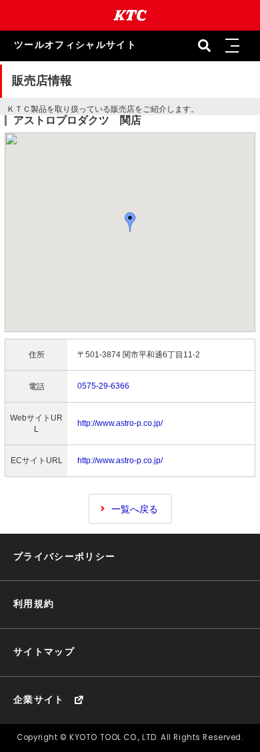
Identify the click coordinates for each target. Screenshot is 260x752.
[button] (233, 46)
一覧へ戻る (134, 509)
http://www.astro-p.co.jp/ (120, 423)
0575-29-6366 (103, 386)
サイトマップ (44, 652)
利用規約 (33, 604)
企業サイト (39, 700)
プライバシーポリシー (64, 557)
